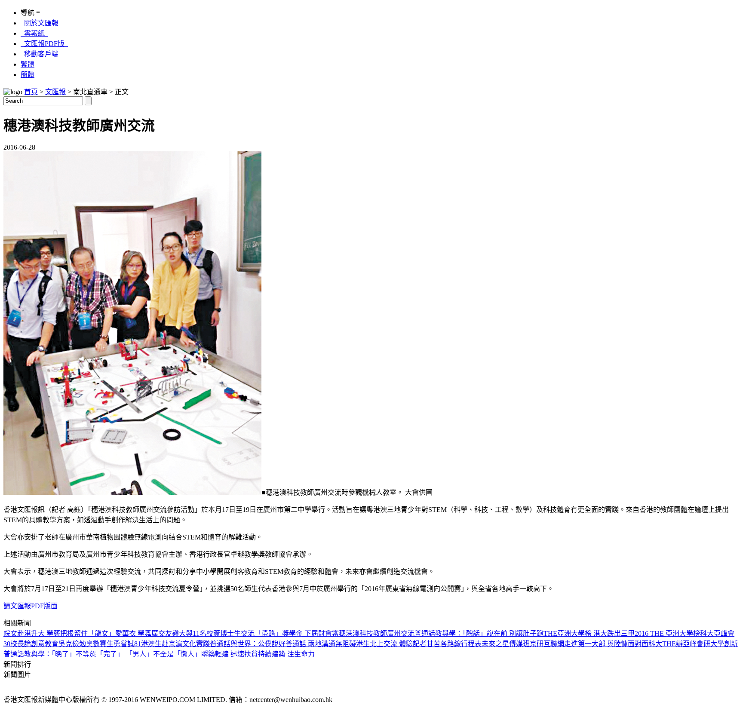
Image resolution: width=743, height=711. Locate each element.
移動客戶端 (41, 54)
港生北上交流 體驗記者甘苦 (398, 643)
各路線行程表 (461, 643)
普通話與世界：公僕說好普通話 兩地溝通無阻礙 (283, 643)
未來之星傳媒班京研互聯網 (523, 643)
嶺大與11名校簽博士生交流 (213, 633)
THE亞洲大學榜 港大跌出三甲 (589, 633)
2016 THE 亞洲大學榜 (667, 633)
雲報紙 (34, 33)
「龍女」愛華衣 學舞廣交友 (130, 633)
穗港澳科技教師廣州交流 (376, 633)
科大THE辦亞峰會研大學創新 (693, 643)
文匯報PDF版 (44, 43)
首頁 (31, 91)
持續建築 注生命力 (286, 654)
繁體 (27, 64)
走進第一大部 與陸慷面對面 (606, 643)
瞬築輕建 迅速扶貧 (229, 654)
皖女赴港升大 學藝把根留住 (45, 633)
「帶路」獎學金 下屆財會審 (297, 633)
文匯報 (55, 91)
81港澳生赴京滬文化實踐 (172, 643)
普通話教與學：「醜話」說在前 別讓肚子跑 (478, 633)
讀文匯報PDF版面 (30, 606)
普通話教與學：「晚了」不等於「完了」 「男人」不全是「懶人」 (102, 654)
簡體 (27, 74)
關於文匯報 (41, 23)
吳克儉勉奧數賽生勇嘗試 (96, 643)
